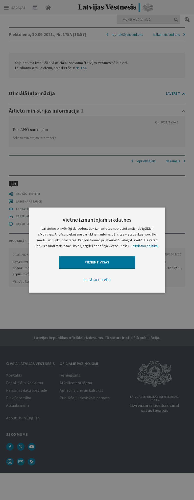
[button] (97, 280)
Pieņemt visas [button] (97, 262)
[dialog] (97, 249)
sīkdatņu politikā (145, 246)
